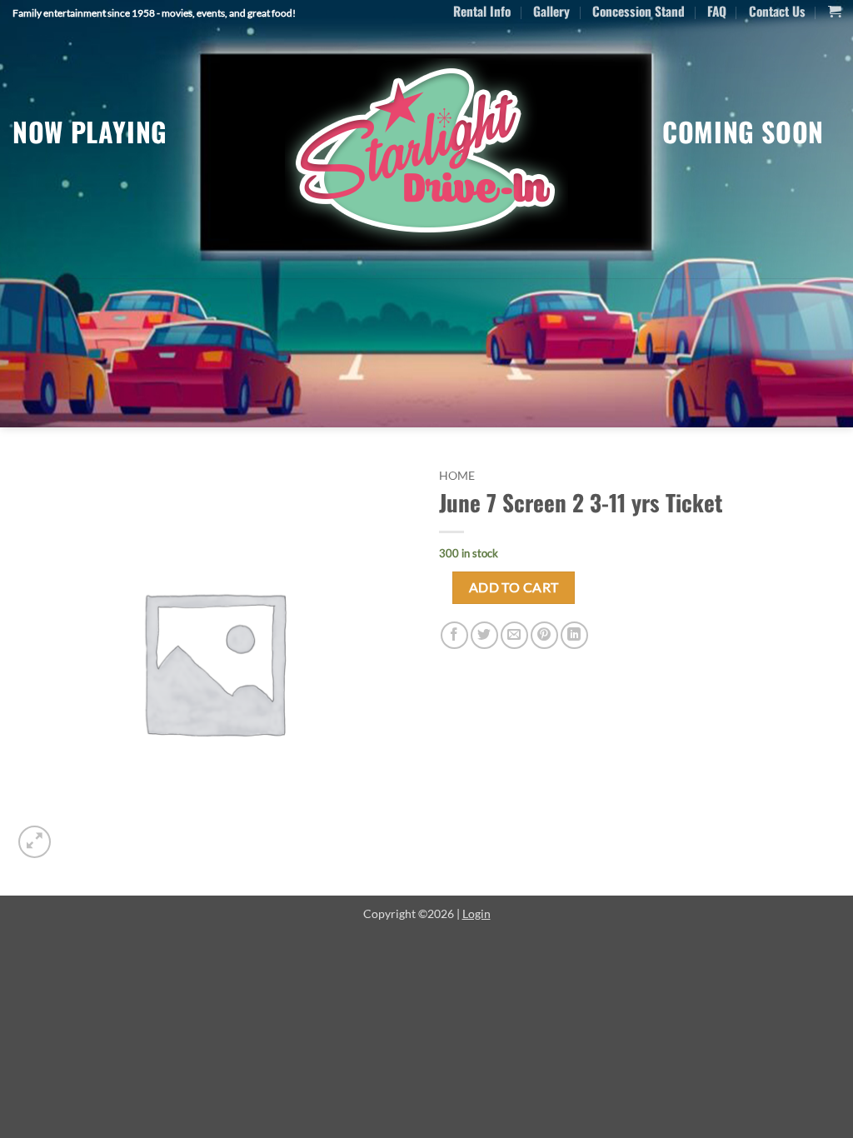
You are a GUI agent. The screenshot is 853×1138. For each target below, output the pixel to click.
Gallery (551, 11)
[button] (834, 11)
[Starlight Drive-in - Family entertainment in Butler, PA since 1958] (426, 152)
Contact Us (777, 11)
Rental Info (482, 11)
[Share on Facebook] (454, 635)
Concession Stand (638, 11)
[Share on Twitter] (484, 635)
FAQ (716, 11)
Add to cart (514, 587)
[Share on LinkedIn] (574, 635)
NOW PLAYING (89, 131)
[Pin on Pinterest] (544, 635)
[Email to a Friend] (514, 635)
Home (457, 475)
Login (476, 913)
